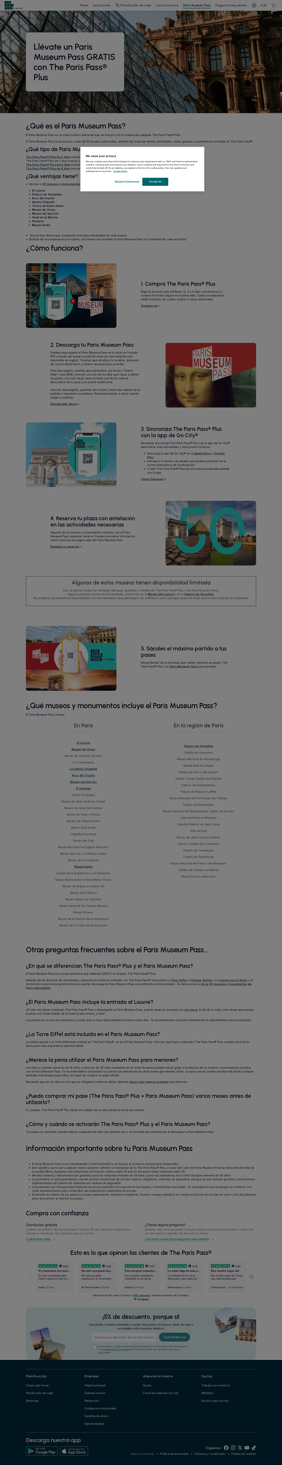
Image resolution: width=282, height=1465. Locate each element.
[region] (142, 169)
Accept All (155, 181)
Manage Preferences (127, 181)
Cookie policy (120, 171)
